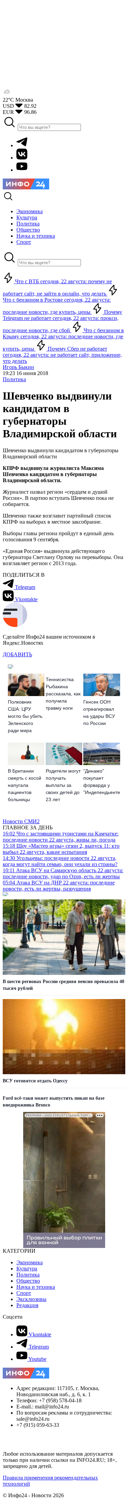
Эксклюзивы (31, 1299)
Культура (26, 1268)
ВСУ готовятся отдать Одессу (35, 1080)
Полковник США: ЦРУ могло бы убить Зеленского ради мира (25, 716)
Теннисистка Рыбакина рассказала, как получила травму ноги (63, 694)
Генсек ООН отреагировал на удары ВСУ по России (99, 712)
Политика (14, 379)
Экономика (29, 1262)
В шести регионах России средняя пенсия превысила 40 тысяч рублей (63, 985)
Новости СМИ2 (21, 821)
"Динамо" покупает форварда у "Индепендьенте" (101, 781)
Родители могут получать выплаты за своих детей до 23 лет (63, 785)
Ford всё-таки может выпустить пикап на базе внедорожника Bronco (53, 1102)
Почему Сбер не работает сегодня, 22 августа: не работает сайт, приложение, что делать (62, 355)
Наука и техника (35, 1287)
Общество (28, 1281)
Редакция (27, 1305)
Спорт (23, 1293)
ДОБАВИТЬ (17, 654)
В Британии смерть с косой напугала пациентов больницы (24, 785)
